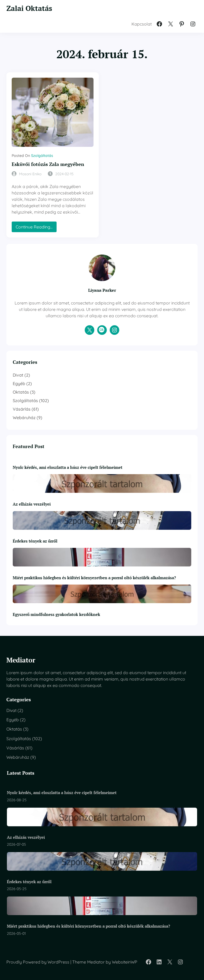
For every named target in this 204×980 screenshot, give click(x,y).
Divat (18, 375)
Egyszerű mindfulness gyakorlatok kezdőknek (56, 614)
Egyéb (19, 383)
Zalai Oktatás (29, 8)
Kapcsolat (141, 24)
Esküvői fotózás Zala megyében (48, 164)
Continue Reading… (36, 228)
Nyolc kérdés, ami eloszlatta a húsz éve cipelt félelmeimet (67, 467)
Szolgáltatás (42, 155)
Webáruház (24, 417)
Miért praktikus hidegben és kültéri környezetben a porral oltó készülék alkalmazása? (94, 577)
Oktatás (21, 392)
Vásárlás (22, 409)
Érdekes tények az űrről (35, 541)
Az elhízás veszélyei (32, 504)
